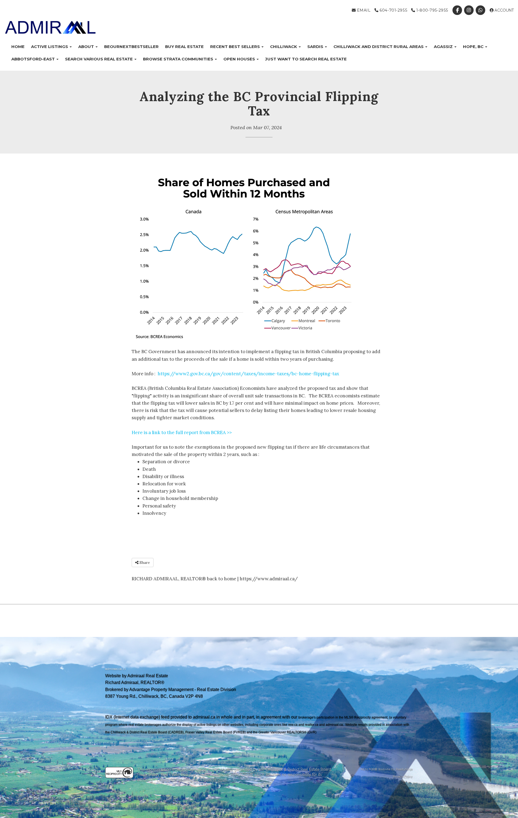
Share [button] (144, 562)
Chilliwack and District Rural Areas (379, 46)
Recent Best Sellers (235, 46)
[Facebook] (458, 10)
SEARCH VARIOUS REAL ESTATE (99, 59)
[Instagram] (469, 10)
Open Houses (239, 59)
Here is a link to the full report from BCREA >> (182, 432)
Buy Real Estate (184, 46)
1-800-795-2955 (431, 10)
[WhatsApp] (481, 10)
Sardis (315, 46)
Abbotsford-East (33, 59)
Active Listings (50, 46)
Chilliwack (284, 46)
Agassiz (444, 46)
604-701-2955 (393, 10)
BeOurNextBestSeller (131, 46)
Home (18, 46)
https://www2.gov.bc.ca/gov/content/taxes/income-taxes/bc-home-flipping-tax (248, 374)
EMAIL (363, 10)
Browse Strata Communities (178, 59)
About (86, 46)
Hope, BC (474, 46)
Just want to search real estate (306, 59)
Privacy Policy (403, 776)
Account (503, 10)
